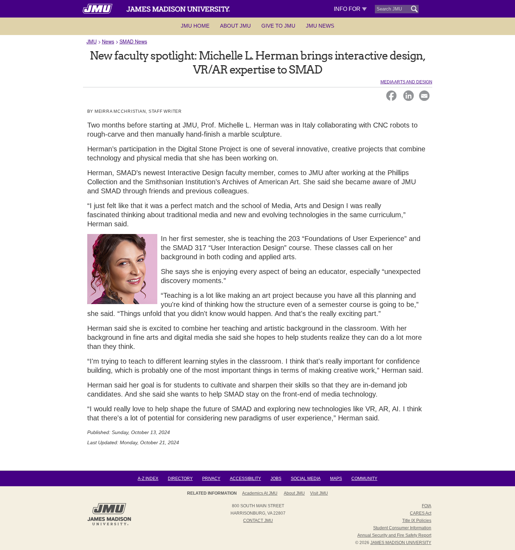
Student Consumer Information (402, 527)
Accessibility (245, 478)
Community (364, 478)
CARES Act (420, 513)
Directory (180, 478)
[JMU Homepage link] (109, 524)
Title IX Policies (416, 520)
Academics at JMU (259, 493)
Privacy (211, 478)
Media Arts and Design (406, 82)
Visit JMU (319, 493)
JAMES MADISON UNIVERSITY (400, 542)
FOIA (426, 505)
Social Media (306, 478)
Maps (336, 478)
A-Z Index (148, 478)
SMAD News (133, 41)
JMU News (320, 26)
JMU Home (195, 26)
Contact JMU (258, 520)
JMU (92, 41)
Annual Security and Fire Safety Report (394, 535)
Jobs (275, 478)
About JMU (235, 26)
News (108, 41)
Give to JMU (278, 26)
